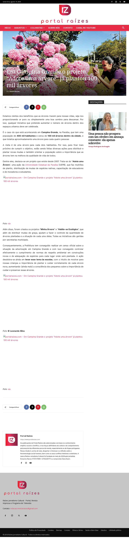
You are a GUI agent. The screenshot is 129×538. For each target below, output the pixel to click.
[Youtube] (124, 2)
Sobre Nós (54, 28)
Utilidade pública (115, 530)
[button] (123, 28)
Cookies (51, 530)
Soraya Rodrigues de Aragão (99, 146)
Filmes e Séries (77, 530)
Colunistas (36, 28)
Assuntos (19, 28)
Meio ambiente (11, 66)
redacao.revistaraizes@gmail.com (24, 508)
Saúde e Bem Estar (92, 530)
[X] (120, 2)
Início (8, 28)
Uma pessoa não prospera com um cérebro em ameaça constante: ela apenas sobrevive (106, 138)
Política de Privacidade (37, 530)
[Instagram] (116, 2)
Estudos (104, 530)
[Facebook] (112, 2)
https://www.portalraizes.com (30, 439)
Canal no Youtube (85, 28)
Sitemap (59, 530)
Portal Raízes (15, 91)
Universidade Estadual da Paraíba (41, 165)
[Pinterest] (38, 107)
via (9, 223)
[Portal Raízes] (64, 14)
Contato (68, 28)
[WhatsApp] (43, 107)
